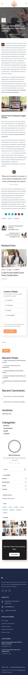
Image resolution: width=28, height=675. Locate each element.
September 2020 (6, 413)
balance (4, 218)
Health (3, 34)
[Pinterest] (6, 591)
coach (10, 507)
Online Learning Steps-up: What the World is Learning (14, 361)
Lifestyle (6, 433)
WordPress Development (8, 623)
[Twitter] (2, 591)
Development (8, 428)
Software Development (7, 629)
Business (6, 425)
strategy (5, 512)
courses (10, 218)
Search (4, 342)
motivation (16, 218)
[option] (14, 266)
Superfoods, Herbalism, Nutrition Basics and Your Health (13, 376)
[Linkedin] (9, 591)
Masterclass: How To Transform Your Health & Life (14, 381)
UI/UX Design (4, 621)
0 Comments (16, 34)
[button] (26, 3)
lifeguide (12, 510)
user (10, 34)
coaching (16, 507)
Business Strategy (6, 626)
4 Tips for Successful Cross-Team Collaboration (11, 366)
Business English (5, 632)
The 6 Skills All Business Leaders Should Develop (12, 371)
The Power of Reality (18, 396)
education (5, 510)
